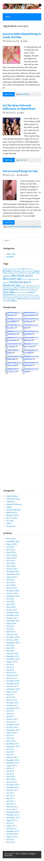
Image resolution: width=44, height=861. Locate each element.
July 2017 (10, 711)
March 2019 (11, 673)
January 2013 (11, 809)
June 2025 (10, 547)
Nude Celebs (23, 175)
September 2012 (13, 817)
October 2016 (12, 727)
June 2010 (10, 842)
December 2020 (12, 637)
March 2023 (11, 585)
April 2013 (10, 801)
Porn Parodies (11, 518)
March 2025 (11, 552)
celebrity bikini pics (26, 271)
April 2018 (10, 697)
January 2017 (11, 722)
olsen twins (18, 292)
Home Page (10, 254)
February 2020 (12, 653)
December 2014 (12, 760)
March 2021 (11, 632)
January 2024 (11, 569)
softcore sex (18, 297)
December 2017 (12, 703)
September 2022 (13, 596)
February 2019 (12, 675)
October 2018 (12, 686)
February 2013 (12, 807)
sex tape (36, 295)
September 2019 (13, 659)
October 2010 (12, 834)
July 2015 (10, 749)
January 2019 (11, 678)
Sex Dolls (10, 521)
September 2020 (13, 643)
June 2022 (10, 602)
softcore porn (8, 297)
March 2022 (11, 607)
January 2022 (11, 610)
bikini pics (31, 269)
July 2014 (10, 768)
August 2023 (11, 577)
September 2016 (13, 730)
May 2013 (10, 798)
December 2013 (12, 785)
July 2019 (10, 664)
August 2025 (11, 544)
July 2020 (10, 645)
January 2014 (11, 782)
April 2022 (10, 604)
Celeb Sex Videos (13, 499)
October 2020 (12, 640)
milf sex (16, 288)
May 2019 (10, 670)
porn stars (17, 295)
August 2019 (11, 662)
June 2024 (10, 560)
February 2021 (12, 634)
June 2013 (10, 796)
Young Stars (11, 526)
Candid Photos (12, 227)
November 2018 (12, 684)
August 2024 (11, 558)
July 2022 (10, 599)
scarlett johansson (27, 295)
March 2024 (11, 566)
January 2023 (11, 588)
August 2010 (11, 837)
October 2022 (12, 593)
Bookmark (10, 257)
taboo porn (27, 297)
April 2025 (10, 550)
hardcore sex (11, 285)
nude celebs (9, 292)
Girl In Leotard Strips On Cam (20, 171)
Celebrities (23, 160)
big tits (24, 269)
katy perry (24, 286)
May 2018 (10, 694)
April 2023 (10, 582)
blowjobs (7, 271)
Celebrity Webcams (14, 504)
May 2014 (10, 774)
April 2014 (10, 776)
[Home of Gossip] (22, 9)
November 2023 (12, 571)
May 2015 (10, 755)
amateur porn (7, 269)
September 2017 (13, 708)
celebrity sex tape (24, 273)
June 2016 (10, 738)
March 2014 (11, 779)
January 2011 (11, 828)
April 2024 (10, 563)
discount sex (12, 279)
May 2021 (10, 629)
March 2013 (11, 804)
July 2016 (10, 735)
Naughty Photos (35, 227)
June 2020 (10, 648)
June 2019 (10, 667)
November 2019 (12, 656)
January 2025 (11, 555)
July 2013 (10, 793)
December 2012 (12, 812)
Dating (8, 507)
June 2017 (10, 714)
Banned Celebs (16, 269)
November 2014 (12, 763)
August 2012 (11, 820)
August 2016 (11, 733)
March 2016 (11, 741)
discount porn (22, 275)
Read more (9, 94)
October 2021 (12, 618)
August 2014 (11, 766)
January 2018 (11, 700)
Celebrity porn (13, 273)
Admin (25, 41)
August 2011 (11, 826)
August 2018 (11, 692)
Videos (9, 523)
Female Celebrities (13, 510)
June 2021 (10, 626)
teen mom (34, 297)
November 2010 (12, 831)
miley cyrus (9, 288)
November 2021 (12, 615)
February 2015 (12, 757)
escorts (24, 279)
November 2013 (12, 787)
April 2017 (10, 716)
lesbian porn (31, 286)
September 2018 (13, 689)
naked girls (22, 290)
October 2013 (12, 790)
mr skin (22, 288)
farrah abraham (31, 279)
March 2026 (11, 539)
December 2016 (12, 725)
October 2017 (12, 705)
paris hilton (26, 292)
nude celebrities (32, 290)
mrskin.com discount (32, 288)
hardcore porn (20, 282)
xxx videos (12, 300)
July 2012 (10, 823)
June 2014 (10, 771)
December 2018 (12, 681)
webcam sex (29, 299)
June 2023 (10, 580)
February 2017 (12, 719)
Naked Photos (24, 94)
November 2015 (12, 744)
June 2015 (10, 752)
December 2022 (12, 591)
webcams (20, 299)
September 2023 (13, 574)
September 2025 (13, 541)
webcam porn (11, 299)
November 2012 (12, 815)
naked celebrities (10, 289)
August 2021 (11, 623)
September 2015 (13, 746)
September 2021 (13, 621)
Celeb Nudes (16, 271)
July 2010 (10, 839)
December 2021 (12, 612)
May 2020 (10, 651)
